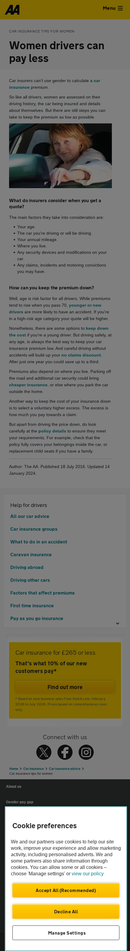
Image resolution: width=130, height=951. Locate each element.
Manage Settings (67, 932)
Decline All (66, 911)
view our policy (88, 873)
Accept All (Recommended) (66, 890)
